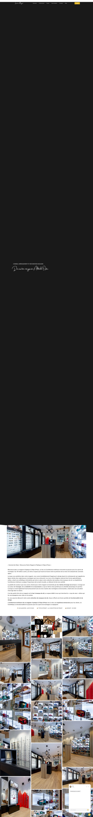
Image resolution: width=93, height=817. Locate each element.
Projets (47, 3)
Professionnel (41, 3)
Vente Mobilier (54, 3)
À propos (61, 3)
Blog (66, 3)
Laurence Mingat (19, 3)
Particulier (35, 3)
